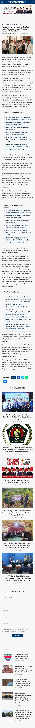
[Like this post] (14, 377)
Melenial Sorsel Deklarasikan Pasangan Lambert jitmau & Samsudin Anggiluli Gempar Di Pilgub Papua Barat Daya (23, 698)
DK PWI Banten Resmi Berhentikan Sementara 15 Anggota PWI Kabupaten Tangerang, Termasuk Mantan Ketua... (17, 578)
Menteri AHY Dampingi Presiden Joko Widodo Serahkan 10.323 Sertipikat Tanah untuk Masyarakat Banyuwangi (18, 147)
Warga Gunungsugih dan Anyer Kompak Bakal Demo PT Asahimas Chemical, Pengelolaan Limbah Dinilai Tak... (17, 546)
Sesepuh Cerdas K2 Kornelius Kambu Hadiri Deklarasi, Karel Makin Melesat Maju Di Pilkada (23, 682)
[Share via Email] (5, 381)
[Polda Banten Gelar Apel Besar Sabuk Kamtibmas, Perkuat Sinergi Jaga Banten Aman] (17, 402)
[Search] (33, 2)
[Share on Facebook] (18, 377)
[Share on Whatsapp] (26, 377)
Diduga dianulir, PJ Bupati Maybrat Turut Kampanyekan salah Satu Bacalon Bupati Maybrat (23, 669)
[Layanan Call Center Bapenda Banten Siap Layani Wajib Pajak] (7, 657)
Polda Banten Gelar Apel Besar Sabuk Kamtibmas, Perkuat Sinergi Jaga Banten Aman (17, 417)
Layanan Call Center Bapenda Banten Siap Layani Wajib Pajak (22, 656)
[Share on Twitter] (22, 377)
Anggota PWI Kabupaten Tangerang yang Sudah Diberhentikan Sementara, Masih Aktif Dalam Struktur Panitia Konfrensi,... (17, 450)
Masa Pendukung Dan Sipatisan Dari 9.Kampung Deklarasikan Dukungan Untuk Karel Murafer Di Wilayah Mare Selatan (23, 714)
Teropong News (12, 33)
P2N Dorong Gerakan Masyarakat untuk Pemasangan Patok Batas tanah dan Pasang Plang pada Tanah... (17, 513)
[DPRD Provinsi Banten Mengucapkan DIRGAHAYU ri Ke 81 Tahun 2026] (17, 467)
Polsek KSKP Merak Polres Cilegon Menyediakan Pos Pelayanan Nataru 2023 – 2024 (18, 140)
